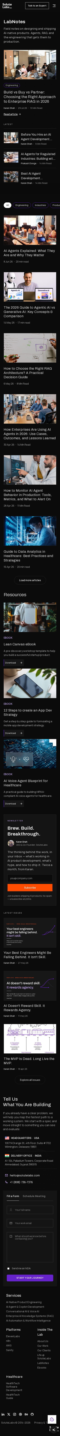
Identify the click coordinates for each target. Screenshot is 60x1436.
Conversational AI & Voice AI (22, 1311)
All (7, 205)
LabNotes (43, 1363)
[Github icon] (32, 1414)
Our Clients (44, 1350)
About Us (42, 1341)
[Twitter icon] (8, 1414)
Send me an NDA (21, 1268)
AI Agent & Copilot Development (25, 1306)
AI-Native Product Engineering (24, 1302)
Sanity (9, 1350)
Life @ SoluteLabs (44, 1356)
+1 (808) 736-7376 (21, 1182)
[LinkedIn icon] (3, 1414)
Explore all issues (30, 1080)
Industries (40, 205)
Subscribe (30, 887)
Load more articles (30, 580)
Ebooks (41, 1367)
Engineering (22, 205)
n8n (8, 1341)
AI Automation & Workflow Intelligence (28, 1320)
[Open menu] (54, 5)
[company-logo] (7, 5)
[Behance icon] (26, 1414)
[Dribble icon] (20, 1414)
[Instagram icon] (14, 1414)
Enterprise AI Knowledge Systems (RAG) (30, 1316)
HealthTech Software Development (14, 1387)
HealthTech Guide (13, 1396)
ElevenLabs (13, 1336)
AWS (9, 1345)
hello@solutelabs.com (25, 1175)
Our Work (42, 1345)
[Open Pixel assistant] (54, 1430)
